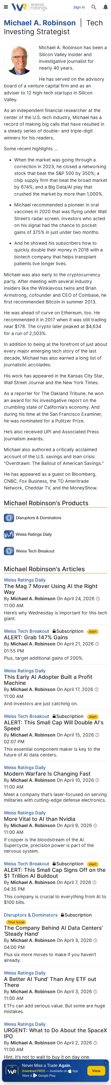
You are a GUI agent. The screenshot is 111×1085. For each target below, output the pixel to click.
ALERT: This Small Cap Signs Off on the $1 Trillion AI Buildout (55, 873)
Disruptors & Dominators (31, 915)
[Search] (94, 7)
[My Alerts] (105, 7)
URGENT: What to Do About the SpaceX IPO (55, 1033)
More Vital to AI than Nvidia (39, 819)
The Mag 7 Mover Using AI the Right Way (51, 589)
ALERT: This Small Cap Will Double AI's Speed (54, 725)
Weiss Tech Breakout (26, 631)
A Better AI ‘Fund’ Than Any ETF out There (50, 982)
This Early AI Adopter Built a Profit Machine (48, 680)
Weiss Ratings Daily (25, 580)
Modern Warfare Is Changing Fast (47, 773)
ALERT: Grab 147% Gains (36, 637)
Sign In (79, 7)
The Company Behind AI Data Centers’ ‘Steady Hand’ (53, 931)
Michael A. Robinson (33, 598)
